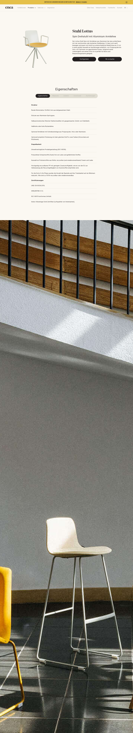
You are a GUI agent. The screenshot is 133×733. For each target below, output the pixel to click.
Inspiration (51, 7)
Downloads (77, 96)
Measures (55, 96)
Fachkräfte (111, 7)
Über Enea (90, 7)
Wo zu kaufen (109, 59)
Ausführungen (90, 96)
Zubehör (66, 96)
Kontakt (119, 7)
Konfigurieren (84, 59)
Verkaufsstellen (101, 7)
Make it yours (81, 2)
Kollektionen (22, 7)
